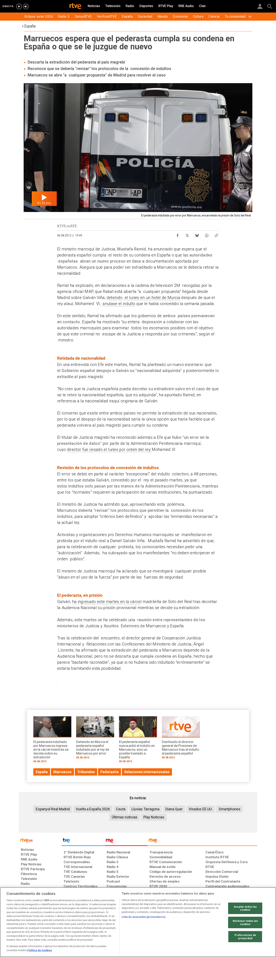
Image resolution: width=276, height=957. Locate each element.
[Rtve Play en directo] (19, 6)
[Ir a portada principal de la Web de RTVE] (40, 840)
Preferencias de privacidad (245, 937)
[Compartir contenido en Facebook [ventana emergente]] (177, 234)
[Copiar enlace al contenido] (216, 234)
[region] (138, 922)
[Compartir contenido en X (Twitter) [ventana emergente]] (187, 234)
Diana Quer (174, 809)
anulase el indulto (118, 303)
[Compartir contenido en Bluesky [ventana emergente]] (197, 234)
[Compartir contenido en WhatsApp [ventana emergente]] (207, 234)
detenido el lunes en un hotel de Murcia (143, 297)
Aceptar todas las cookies (245, 908)
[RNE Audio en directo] (26, 6)
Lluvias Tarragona (145, 809)
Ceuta (120, 809)
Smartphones (229, 809)
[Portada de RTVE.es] (75, 6)
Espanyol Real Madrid (53, 809)
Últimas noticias (124, 817)
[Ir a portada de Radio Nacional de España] (126, 841)
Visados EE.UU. (201, 809)
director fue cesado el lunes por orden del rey (109, 449)
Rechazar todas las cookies (245, 922)
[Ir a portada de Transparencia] (202, 841)
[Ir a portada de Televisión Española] (83, 841)
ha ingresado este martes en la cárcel (107, 601)
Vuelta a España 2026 (93, 809)
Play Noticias (153, 817)
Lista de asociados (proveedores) (143, 916)
